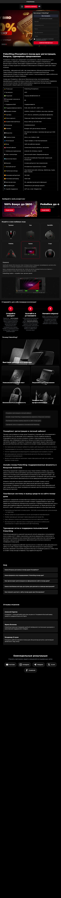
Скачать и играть (31, 6)
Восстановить (46, 16)
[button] (2, 44)
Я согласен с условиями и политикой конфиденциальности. (44, 39)
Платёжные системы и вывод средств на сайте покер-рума (23, 420)
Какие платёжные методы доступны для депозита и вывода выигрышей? (30, 586)
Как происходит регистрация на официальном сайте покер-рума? (27, 581)
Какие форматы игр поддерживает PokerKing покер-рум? (24, 575)
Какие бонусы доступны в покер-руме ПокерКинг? (22, 570)
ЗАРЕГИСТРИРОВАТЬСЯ (46, 42)
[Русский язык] (39, 6)
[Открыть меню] (22, 6)
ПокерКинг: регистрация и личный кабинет (18, 413)
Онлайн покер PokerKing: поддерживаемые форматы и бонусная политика (28, 416)
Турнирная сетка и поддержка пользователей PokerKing (22, 424)
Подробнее (9, 210)
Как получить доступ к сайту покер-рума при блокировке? (24, 592)
